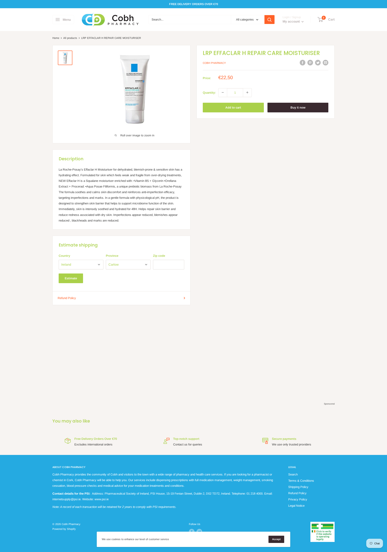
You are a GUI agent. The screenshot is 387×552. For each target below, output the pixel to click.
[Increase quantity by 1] (247, 92)
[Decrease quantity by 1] (222, 92)
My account (292, 21)
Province (112, 255)
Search (293, 474)
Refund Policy (67, 298)
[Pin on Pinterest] (310, 62)
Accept (276, 539)
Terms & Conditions (301, 480)
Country (64, 255)
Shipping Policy (298, 487)
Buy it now (297, 107)
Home (55, 37)
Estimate (71, 278)
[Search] (269, 19)
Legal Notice (296, 505)
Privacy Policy (297, 499)
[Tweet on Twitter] (318, 62)
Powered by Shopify (64, 528)
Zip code (159, 255)
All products (70, 37)
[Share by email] (325, 62)
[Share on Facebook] (302, 62)
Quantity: (209, 92)
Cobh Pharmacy (214, 62)
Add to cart (233, 107)
